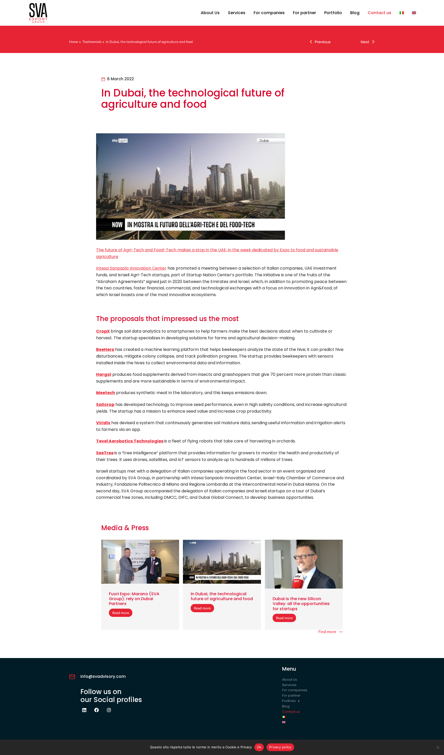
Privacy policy (280, 747)
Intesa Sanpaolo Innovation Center (131, 268)
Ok (259, 747)
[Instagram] (109, 710)
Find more (327, 632)
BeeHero (105, 349)
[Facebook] (96, 710)
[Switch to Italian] (402, 13)
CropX (103, 331)
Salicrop (105, 404)
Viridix (103, 423)
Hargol (103, 374)
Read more (120, 612)
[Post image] (140, 562)
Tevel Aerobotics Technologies (129, 441)
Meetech (105, 393)
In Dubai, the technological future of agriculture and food (222, 596)
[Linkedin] (84, 710)
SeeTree (105, 453)
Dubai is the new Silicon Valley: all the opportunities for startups (301, 603)
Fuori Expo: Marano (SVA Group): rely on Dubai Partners (134, 599)
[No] (437, 747)
